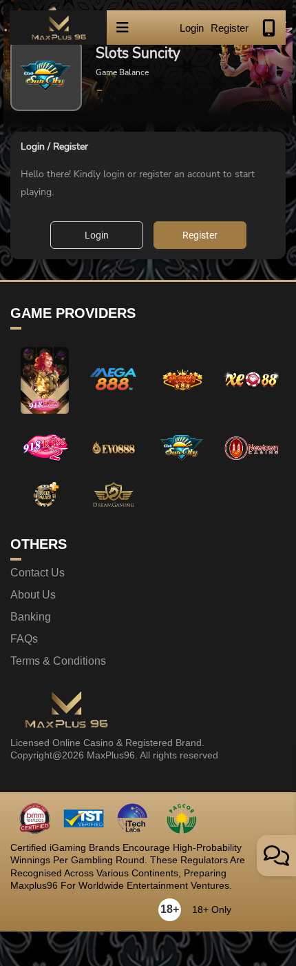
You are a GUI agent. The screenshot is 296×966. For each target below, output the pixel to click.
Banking (30, 617)
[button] (122, 27)
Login (192, 28)
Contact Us (37, 572)
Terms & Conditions (58, 661)
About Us (33, 595)
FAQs (24, 639)
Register (230, 28)
